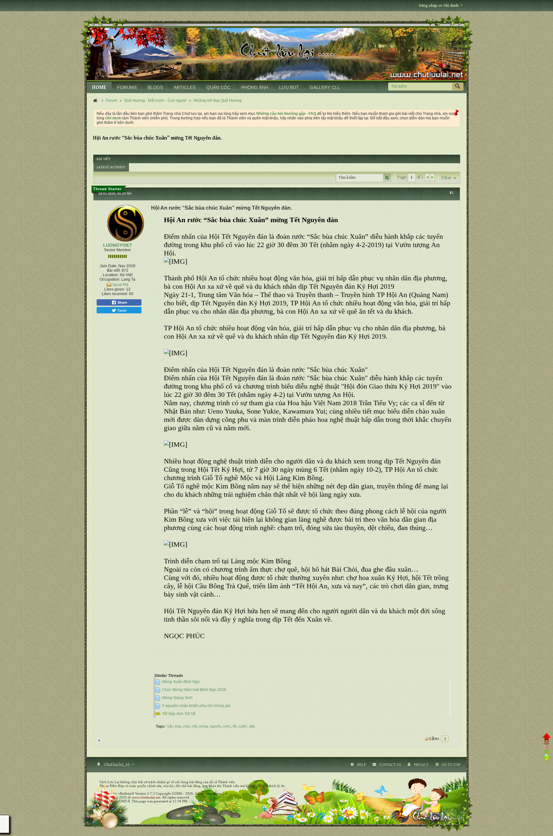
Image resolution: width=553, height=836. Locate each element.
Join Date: (108, 266)
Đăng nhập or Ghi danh (439, 6)
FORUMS (127, 87)
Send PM (120, 285)
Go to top (451, 765)
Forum (111, 100)
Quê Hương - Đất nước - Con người (155, 100)
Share (121, 302)
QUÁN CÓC (218, 87)
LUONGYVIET (117, 245)
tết (234, 726)
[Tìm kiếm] (457, 87)
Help (361, 765)
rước (227, 726)
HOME (99, 87)
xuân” (242, 726)
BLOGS (155, 87)
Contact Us (390, 765)
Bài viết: (114, 270)
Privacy (421, 765)
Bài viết (104, 159)
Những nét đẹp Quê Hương (218, 100)
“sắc (169, 726)
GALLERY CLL (325, 87)
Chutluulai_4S (117, 764)
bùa (178, 726)
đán (252, 726)
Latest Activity (111, 167)
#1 (451, 193)
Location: (111, 275)
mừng (203, 726)
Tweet (121, 310)
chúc (186, 726)
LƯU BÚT (289, 87)
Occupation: (110, 279)
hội (194, 726)
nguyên (215, 726)
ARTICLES (185, 87)
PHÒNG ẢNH (254, 87)
